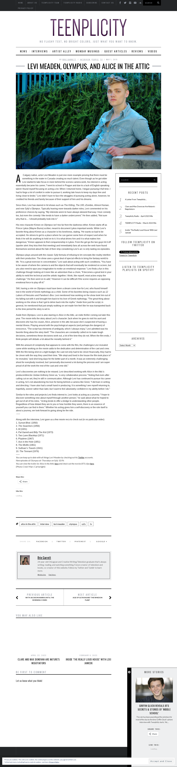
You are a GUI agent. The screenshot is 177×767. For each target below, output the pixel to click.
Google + (101, 541)
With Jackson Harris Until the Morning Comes (39, 597)
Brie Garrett (69, 59)
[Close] (129, 672)
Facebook (42, 541)
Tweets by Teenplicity (128, 255)
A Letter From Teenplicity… (136, 199)
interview (85, 59)
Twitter (81, 457)
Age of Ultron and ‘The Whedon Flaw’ (87, 597)
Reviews (137, 51)
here (56, 463)
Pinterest (80, 541)
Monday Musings (88, 51)
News (23, 51)
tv (91, 524)
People (95, 59)
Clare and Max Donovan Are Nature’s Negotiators (39, 661)
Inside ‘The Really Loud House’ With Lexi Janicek (88, 661)
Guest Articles (115, 51)
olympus (73, 524)
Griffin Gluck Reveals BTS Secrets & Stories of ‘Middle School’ (154, 709)
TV (101, 59)
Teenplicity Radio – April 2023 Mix (139, 216)
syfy (84, 524)
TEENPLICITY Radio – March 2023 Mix (140, 223)
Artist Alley (61, 51)
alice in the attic (28, 524)
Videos (153, 51)
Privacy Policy (25, 8)
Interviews (40, 51)
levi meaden (59, 524)
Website (42, 575)
